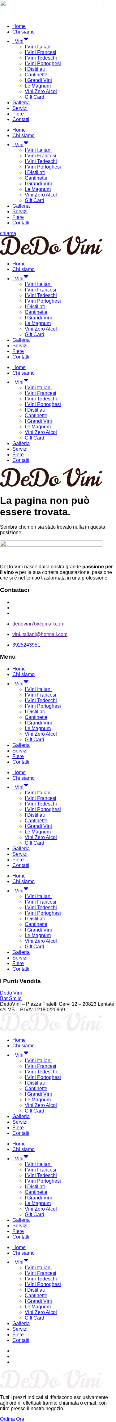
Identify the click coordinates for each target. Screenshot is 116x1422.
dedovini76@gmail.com (38, 623)
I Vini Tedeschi (41, 58)
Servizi (20, 108)
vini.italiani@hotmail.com (39, 634)
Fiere (18, 113)
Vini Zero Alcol (41, 91)
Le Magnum (38, 85)
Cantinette (36, 74)
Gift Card (34, 97)
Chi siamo (23, 31)
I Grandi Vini (38, 80)
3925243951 (26, 645)
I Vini (18, 41)
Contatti (20, 119)
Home (19, 26)
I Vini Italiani (38, 46)
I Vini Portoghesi (43, 63)
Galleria (21, 102)
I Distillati (35, 69)
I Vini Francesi (40, 52)
